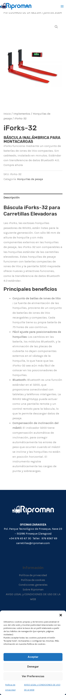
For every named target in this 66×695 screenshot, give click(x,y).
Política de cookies (33, 580)
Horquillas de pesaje (30, 179)
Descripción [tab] (12, 197)
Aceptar (33, 656)
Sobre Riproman (33, 589)
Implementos (21, 113)
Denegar (33, 666)
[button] (60, 615)
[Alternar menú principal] (62, 6)
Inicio (7, 113)
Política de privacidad (33, 575)
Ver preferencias (33, 676)
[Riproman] (15, 6)
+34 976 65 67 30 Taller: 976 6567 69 (33, 538)
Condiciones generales (33, 584)
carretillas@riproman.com (33, 543)
